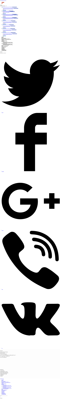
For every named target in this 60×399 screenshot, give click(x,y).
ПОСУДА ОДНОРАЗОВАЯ (5, 45)
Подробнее (4, 10)
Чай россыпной (3, 390)
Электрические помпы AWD (6, 26)
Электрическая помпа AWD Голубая (7, 34)
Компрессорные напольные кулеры (8, 44)
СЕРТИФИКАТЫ (4, 393)
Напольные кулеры (4, 43)
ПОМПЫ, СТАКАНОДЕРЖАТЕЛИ (6, 39)
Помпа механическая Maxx (6, 12)
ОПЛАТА (3, 392)
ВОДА (2, 37)
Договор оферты (2, 370)
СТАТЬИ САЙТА (4, 50)
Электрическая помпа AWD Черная (7, 22)
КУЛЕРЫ (3, 384)
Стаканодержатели (4, 40)
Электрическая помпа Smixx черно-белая (8, 15)
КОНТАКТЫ (3, 49)
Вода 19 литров (3, 381)
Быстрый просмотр (16, 8)
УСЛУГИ (3, 47)
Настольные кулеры (4, 41)
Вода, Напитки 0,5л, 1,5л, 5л (5, 38)
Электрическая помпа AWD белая (7, 30)
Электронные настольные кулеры (7, 42)
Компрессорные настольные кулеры (7, 386)
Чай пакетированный (5, 46)
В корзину (4, 13)
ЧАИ (2, 389)
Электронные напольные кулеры (7, 387)
